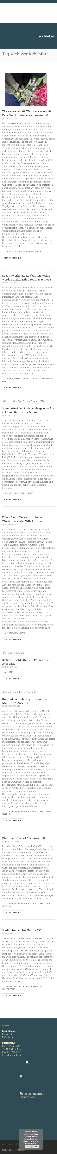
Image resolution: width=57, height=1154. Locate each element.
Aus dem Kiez (19, 987)
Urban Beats (19, 633)
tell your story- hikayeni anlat (28, 251)
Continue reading (12, 258)
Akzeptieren (32, 1146)
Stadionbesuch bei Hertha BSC (22, 930)
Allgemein (9, 251)
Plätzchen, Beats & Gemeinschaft (23, 838)
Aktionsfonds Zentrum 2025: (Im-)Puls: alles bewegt (27, 812)
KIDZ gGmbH (24, 13)
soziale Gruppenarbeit (24, 493)
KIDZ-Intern (7, 1150)
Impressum (20, 1150)
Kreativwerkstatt (22, 379)
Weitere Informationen (31, 1142)
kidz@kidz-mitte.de (11, 1055)
